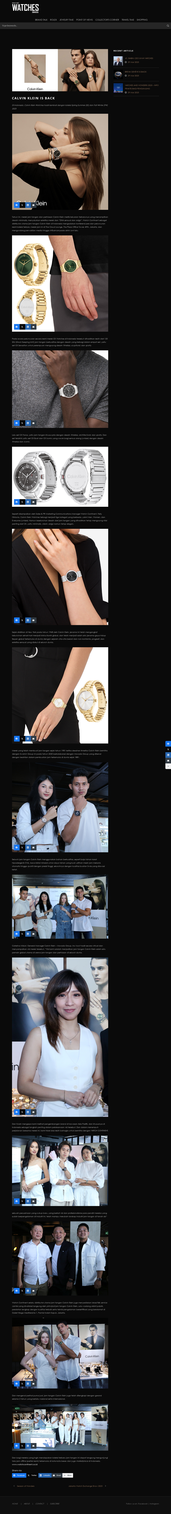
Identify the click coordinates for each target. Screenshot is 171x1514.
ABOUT (27, 1503)
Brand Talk (41, 19)
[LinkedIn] (168, 755)
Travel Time (128, 19)
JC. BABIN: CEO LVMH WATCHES (139, 58)
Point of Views (84, 19)
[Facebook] (168, 744)
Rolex (53, 19)
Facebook (143, 1503)
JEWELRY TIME (66, 19)
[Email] (168, 760)
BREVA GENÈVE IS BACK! (136, 71)
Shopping (142, 19)
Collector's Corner (107, 19)
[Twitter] (168, 749)
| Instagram (153, 1503)
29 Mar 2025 (133, 62)
